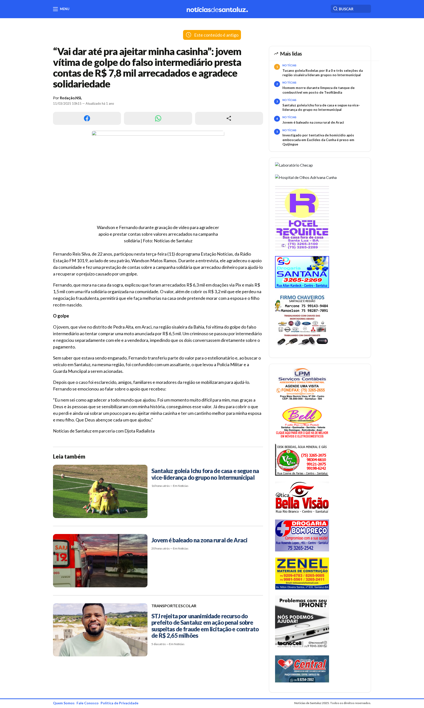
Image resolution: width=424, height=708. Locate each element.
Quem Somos (64, 703)
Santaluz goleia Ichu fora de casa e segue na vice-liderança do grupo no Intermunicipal (321, 107)
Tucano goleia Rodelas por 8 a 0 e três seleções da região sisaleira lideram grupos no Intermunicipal (322, 73)
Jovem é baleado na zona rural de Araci (313, 122)
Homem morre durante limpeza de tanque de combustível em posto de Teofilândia (318, 90)
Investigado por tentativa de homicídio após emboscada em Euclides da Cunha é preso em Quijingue (318, 139)
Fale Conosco (88, 703)
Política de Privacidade (119, 703)
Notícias (289, 65)
